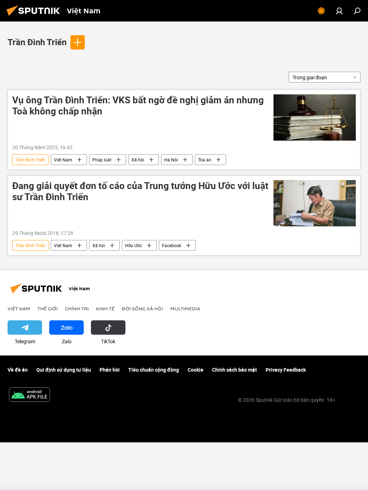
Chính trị (77, 308)
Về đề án (18, 369)
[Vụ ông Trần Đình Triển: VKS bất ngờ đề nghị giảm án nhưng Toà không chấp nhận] (314, 117)
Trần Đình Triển (37, 42)
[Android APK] (29, 395)
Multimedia (185, 308)
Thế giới (47, 308)
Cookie (195, 369)
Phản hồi (110, 369)
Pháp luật (101, 159)
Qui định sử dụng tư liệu (63, 369)
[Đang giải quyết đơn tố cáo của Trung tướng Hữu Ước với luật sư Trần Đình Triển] (314, 203)
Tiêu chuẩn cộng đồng (153, 369)
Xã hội (138, 159)
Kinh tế (105, 308)
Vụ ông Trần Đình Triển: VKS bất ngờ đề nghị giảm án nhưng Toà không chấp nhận (138, 105)
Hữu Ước (133, 245)
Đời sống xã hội (142, 308)
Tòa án (204, 159)
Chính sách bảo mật (234, 369)
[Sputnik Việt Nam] (35, 16)
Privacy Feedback (286, 369)
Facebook (171, 245)
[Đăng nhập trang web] (339, 11)
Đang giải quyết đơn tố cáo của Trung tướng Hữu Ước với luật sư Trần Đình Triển (140, 191)
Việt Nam (63, 159)
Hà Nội (171, 159)
